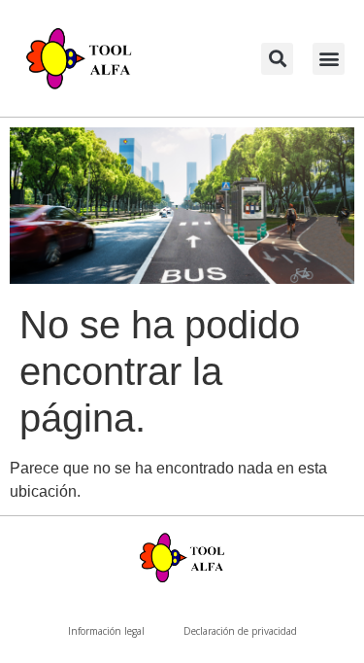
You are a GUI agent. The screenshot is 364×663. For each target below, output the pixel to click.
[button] (277, 59)
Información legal (106, 631)
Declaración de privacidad (240, 631)
